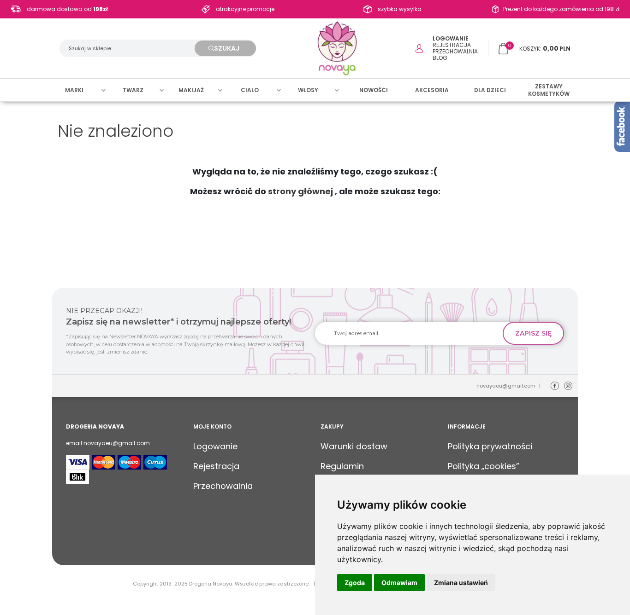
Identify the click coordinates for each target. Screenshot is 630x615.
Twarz (133, 90)
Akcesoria (432, 90)
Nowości (373, 90)
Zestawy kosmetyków (549, 90)
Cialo (250, 90)
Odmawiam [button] (399, 582)
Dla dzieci (490, 90)
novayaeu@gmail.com (505, 385)
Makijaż (191, 90)
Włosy (308, 90)
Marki (74, 90)
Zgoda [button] (355, 582)
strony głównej (300, 191)
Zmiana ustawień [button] (461, 582)
